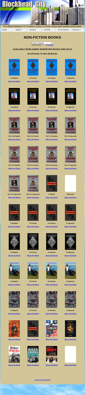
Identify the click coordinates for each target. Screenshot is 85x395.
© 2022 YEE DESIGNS (42, 380)
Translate (49, 45)
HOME (4, 30)
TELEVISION (63, 30)
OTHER (47, 30)
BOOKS (33, 30)
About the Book (14, 81)
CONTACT (76, 30)
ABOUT (19, 30)
